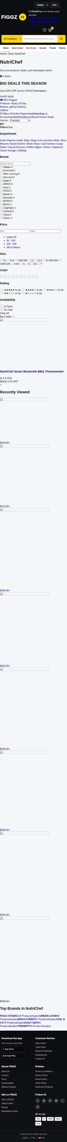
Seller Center (7, 1103)
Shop (10, 53)
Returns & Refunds (43, 1051)
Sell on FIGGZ (7, 1100)
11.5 (40, 260)
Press (4, 1079)
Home (6, 48)
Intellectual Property (44, 1087)
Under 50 (11, 237)
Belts (16, 117)
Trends (53, 48)
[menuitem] (40, 18)
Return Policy (41, 1079)
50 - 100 (11, 240)
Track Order (40, 1047)
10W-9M (22, 260)
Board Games (39, 117)
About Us (5, 1071)
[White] (29, 276)
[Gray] (13, 276)
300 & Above (13, 247)
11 (32, 260)
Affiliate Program (8, 1087)
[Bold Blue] (9, 276)
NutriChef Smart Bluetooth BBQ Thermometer (32, 371)
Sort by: (4, 120)
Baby (37, 113)
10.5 (12, 260)
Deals (51, 117)
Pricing (4, 1107)
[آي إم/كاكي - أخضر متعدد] (36, 276)
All (11, 113)
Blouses (27, 117)
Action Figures (20, 113)
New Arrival (17, 48)
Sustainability (7, 1083)
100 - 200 (11, 243)
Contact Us (40, 1059)
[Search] (61, 38)
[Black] (1, 276)
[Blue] (5, 276)
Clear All (4, 313)
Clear (10, 127)
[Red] (25, 276)
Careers (5, 1075)
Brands (43, 48)
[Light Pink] (17, 276)
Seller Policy (40, 1083)
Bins (21, 117)
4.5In (16, 263)
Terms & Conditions (44, 1071)
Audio (31, 113)
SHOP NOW (7, 96)
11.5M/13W (52, 260)
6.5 (35, 263)
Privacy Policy (41, 1075)
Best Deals (31, 48)
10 (4, 260)
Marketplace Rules (9, 1111)
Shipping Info (41, 1055)
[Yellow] (32, 276)
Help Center (40, 1043)
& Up (12, 289)
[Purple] (21, 276)
